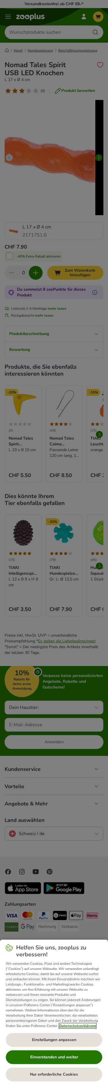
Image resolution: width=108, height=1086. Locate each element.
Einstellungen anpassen (54, 1040)
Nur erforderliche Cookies (54, 1074)
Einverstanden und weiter (54, 1057)
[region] (54, 1013)
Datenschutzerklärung (77, 1025)
